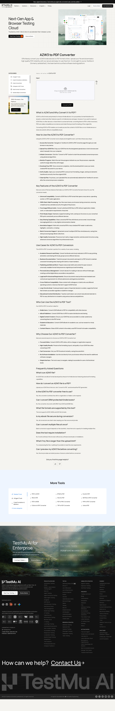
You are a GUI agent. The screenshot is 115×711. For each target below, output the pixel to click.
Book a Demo (29, 36)
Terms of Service (104, 613)
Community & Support (105, 600)
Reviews (102, 598)
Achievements (103, 596)
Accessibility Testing (49, 630)
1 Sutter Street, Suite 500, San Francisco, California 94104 (9, 632)
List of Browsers (67, 588)
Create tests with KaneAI (87, 634)
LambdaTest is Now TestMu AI (105, 584)
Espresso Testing (85, 585)
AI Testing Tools (85, 621)
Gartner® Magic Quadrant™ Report (104, 633)
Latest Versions (85, 619)
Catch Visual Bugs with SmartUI (87, 645)
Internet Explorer (67, 592)
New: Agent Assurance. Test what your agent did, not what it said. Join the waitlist (56, 2)
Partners (102, 602)
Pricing (49, 6)
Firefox (64, 594)
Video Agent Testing (49, 597)
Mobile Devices (67, 610)
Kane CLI (46, 591)
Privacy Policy (103, 616)
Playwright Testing (67, 631)
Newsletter (84, 600)
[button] (65, 90)
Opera (64, 603)
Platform (16, 6)
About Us (102, 587)
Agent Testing (48, 593)
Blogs (82, 596)
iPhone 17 (65, 585)
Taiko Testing (66, 635)
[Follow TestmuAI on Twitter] (99, 696)
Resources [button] (33, 6)
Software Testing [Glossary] (85, 607)
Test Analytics (48, 641)
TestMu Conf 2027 (86, 594)
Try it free (15, 110)
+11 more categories (17, 508)
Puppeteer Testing (68, 633)
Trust (101, 620)
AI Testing (46, 613)
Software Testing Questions (85, 613)
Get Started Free (107, 6)
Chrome (65, 596)
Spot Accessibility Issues (87, 648)
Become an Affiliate (105, 611)
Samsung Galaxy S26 (68, 583)
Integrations (47, 639)
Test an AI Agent (85, 632)
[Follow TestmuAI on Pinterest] (112, 696)
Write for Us (103, 609)
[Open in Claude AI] (11, 604)
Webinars (83, 603)
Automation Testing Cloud (49, 584)
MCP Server (47, 602)
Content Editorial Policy (106, 607)
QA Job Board (84, 611)
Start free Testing (15, 36)
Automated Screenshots (50, 626)
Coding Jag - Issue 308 (105, 636)
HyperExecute (47, 615)
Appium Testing (85, 583)
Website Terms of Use (105, 622)
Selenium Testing (67, 624)
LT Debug (46, 621)
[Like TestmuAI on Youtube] (106, 696)
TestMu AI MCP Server (87, 652)
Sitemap (83, 623)
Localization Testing (49, 635)
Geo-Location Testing (50, 628)
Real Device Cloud (48, 606)
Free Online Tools (85, 617)
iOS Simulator (66, 612)
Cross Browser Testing (50, 604)
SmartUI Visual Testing (50, 637)
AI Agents (42, 6)
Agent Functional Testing (50, 595)
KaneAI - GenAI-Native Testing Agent (49, 588)
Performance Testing (49, 617)
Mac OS (64, 607)
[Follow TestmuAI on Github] (109, 696)
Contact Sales (19, 560)
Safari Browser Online (68, 599)
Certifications (84, 598)
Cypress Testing (67, 629)
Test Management (49, 608)
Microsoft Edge (67, 601)
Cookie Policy (103, 618)
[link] (7, 6)
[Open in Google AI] (19, 604)
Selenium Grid (66, 627)
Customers (102, 591)
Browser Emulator (67, 616)
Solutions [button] (24, 6)
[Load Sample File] (96, 84)
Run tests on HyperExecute (85, 641)
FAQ (82, 605)
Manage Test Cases (86, 650)
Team (101, 624)
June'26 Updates (104, 639)
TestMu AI (38, 73)
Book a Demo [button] (96, 6)
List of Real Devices (68, 590)
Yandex (64, 605)
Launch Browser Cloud (87, 638)
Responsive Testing (49, 632)
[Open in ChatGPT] (3, 604)
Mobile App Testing (49, 611)
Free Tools (44, 73)
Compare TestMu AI (49, 646)
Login (89, 6)
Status (83, 625)
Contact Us (103, 627)
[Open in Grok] (15, 604)
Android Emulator (67, 614)
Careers (102, 589)
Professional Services (49, 643)
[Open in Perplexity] (6, 604)
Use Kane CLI (84, 636)
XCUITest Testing (85, 588)
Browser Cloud (48, 619)
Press (101, 594)
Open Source (103, 605)
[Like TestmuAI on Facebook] (96, 696)
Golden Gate (66, 618)
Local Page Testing (49, 624)
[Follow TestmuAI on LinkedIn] (103, 696)
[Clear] (96, 82)
